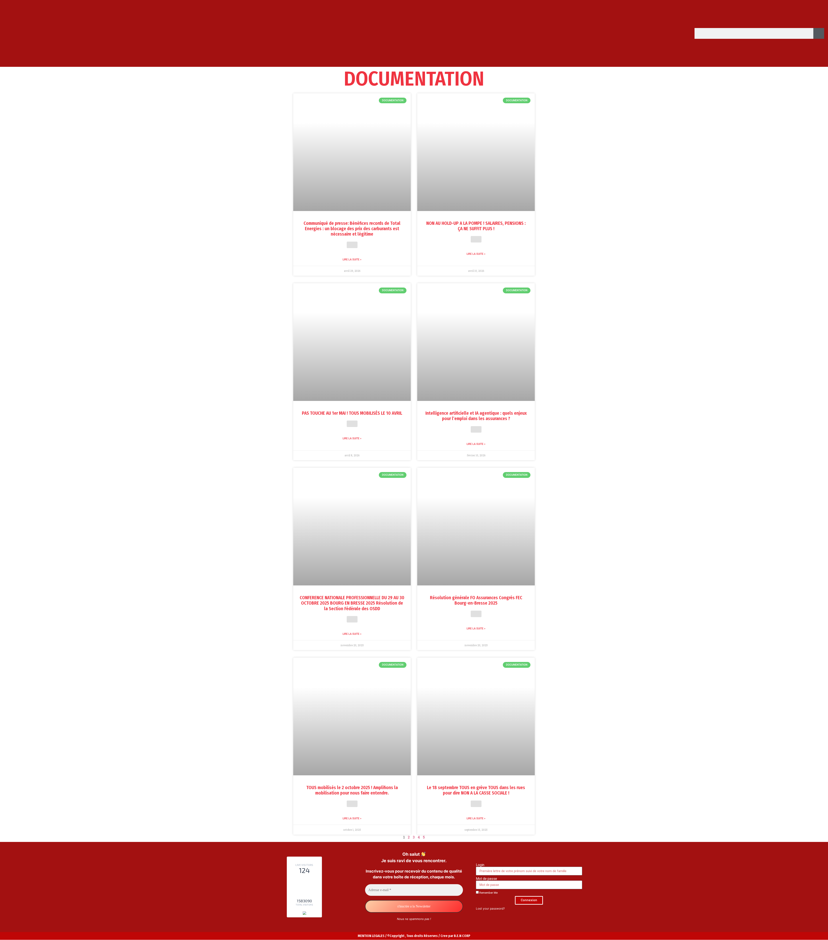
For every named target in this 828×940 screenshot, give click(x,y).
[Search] (818, 33)
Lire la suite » (352, 259)
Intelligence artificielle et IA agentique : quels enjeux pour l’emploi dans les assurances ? (476, 415)
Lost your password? (490, 908)
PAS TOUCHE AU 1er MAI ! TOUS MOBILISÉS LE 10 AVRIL (352, 413)
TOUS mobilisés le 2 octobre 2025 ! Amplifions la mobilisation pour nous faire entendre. (352, 790)
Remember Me (488, 892)
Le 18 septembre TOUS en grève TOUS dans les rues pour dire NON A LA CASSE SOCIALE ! (476, 790)
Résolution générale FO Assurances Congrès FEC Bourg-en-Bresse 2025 (476, 600)
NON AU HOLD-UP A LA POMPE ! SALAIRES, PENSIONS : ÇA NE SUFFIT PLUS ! (476, 226)
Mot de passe (486, 879)
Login (480, 865)
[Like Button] (352, 245)
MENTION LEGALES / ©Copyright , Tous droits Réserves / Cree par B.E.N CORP (414, 936)
